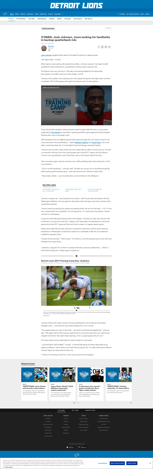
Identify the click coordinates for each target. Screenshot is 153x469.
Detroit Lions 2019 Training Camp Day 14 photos (65, 260)
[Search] (118, 14)
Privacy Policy (48, 433)
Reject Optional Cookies (117, 463)
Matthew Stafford (81, 142)
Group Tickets (83, 430)
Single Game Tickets (83, 424)
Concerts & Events (103, 430)
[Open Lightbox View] (76, 292)
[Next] (90, 308)
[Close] (150, 463)
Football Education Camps (103, 421)
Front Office (48, 421)
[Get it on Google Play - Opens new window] (82, 448)
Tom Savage (55, 132)
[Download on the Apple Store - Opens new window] (70, 447)
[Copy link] (109, 47)
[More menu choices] (62, 14)
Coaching (66, 424)
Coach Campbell (66, 427)
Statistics (66, 430)
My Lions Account (83, 418)
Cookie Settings (102, 463)
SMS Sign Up (48, 430)
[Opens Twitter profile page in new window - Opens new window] (49, 50)
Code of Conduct (48, 436)
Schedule (66, 421)
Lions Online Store (103, 418)
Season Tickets (83, 421)
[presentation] (131, 403)
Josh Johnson (46, 55)
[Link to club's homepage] (5, 14)
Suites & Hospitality (83, 427)
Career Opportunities (48, 424)
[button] (76, 105)
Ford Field (103, 424)
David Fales (96, 142)
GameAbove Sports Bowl (104, 427)
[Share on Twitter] (102, 48)
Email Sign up (48, 427)
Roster (65, 418)
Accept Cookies (132, 463)
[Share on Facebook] (98, 48)
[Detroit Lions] (76, 455)
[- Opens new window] (48, 28)
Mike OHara (51, 46)
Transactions (66, 433)
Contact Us (48, 418)
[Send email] (105, 48)
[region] (76, 463)
